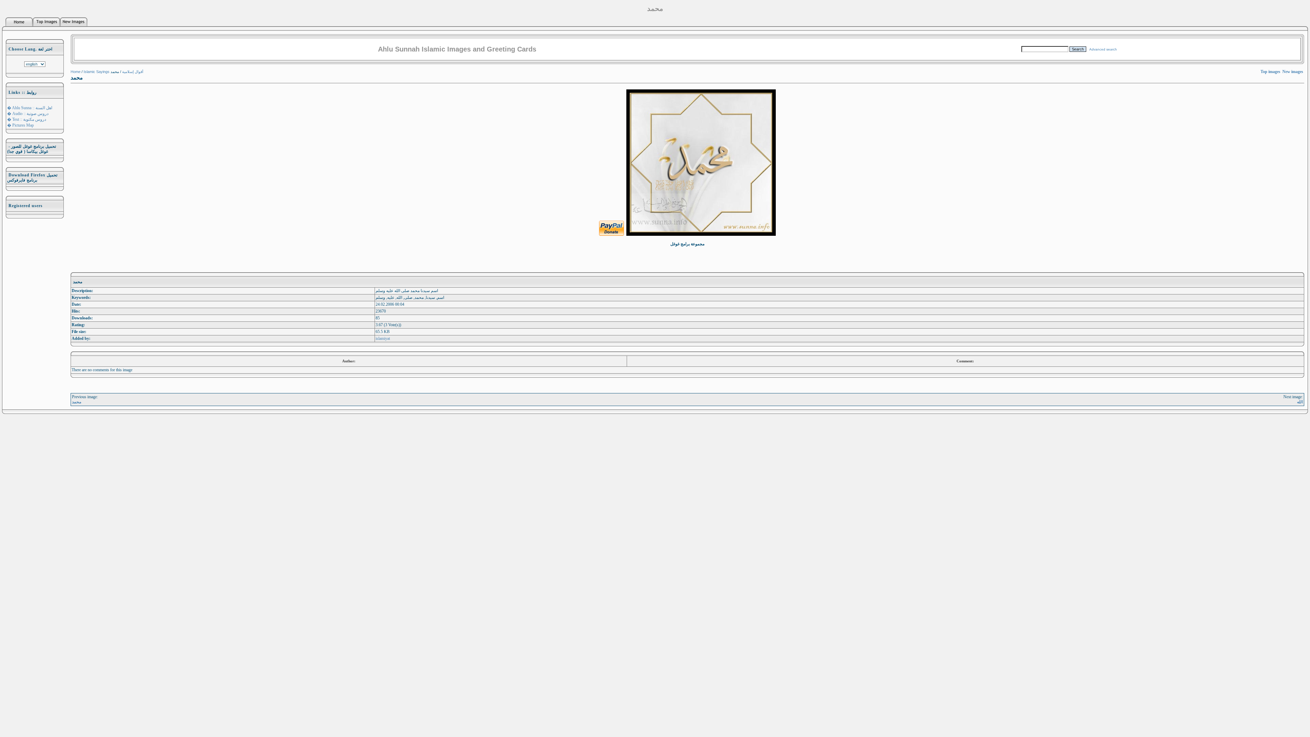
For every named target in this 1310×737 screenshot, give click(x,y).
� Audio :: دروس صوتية (27, 113)
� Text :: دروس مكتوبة (26, 119)
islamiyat (383, 338)
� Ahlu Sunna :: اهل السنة (29, 107)
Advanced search (1103, 49)
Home (76, 72)
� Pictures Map (20, 125)
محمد (76, 402)
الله (1300, 402)
